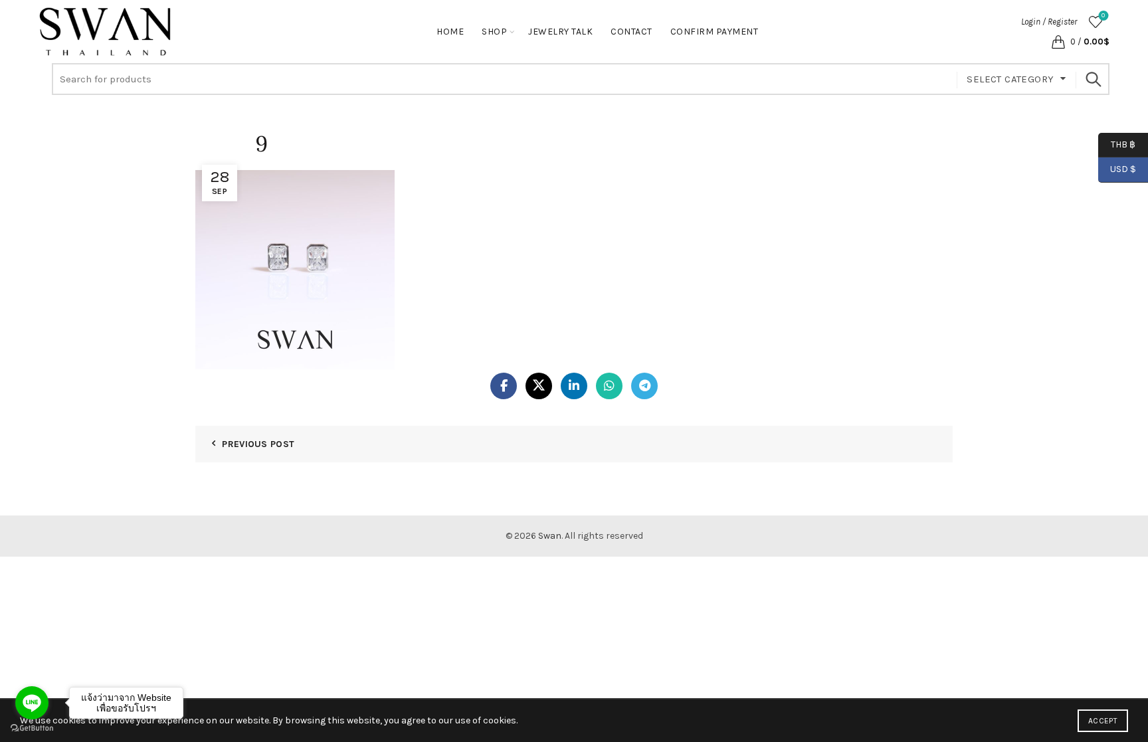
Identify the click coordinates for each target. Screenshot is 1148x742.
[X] (539, 386)
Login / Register (1049, 22)
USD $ (1123, 169)
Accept (1102, 720)
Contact (631, 31)
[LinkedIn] (574, 386)
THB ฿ (1116, 144)
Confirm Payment (714, 31)
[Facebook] (503, 386)
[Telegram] (644, 386)
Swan (549, 535)
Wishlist (1103, 15)
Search (1092, 79)
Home (450, 31)
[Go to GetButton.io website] (32, 728)
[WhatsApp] (609, 386)
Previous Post (258, 444)
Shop (494, 31)
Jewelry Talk (560, 31)
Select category (1010, 79)
